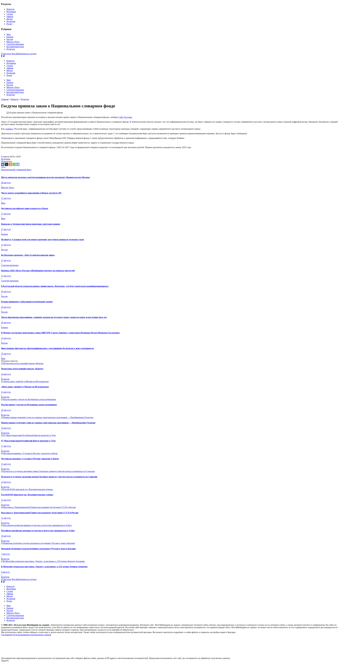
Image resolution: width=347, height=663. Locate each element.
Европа (10, 37)
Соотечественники (15, 44)
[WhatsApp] (14, 164)
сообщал (9, 129)
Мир (9, 34)
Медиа (10, 19)
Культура (11, 49)
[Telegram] (18, 164)
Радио (9, 24)
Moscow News (13, 42)
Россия (10, 39)
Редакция (11, 21)
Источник (5, 159)
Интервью (11, 11)
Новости (11, 9)
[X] (6, 164)
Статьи (10, 14)
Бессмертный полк (15, 46)
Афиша (10, 16)
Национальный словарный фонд (16, 169)
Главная (4, 99)
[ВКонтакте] (2, 164)
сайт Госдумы (125, 117)
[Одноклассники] (10, 164)
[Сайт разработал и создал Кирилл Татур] (25, 656)
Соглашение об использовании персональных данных (26, 635)
